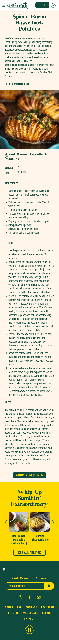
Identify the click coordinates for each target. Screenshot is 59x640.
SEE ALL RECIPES (29, 553)
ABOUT (9, 607)
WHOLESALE (30, 613)
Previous (5, 522)
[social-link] (20, 597)
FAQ (19, 607)
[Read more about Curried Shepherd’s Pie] (40, 527)
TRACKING (47, 607)
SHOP (42, 5)
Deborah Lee (22, 84)
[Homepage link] (17, 5)
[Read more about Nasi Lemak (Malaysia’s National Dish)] (19, 528)
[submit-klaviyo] (49, 586)
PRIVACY (29, 618)
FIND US (13, 613)
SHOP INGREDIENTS (29, 475)
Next (53, 522)
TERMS (46, 613)
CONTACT (31, 607)
